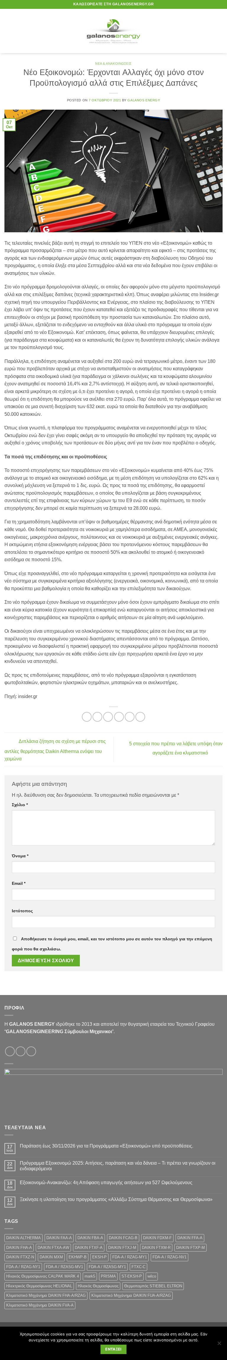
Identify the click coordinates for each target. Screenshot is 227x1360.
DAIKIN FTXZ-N (20, 1257)
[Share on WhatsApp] (87, 717)
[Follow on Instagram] (20, 1051)
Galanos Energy (143, 100)
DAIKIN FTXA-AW (53, 1247)
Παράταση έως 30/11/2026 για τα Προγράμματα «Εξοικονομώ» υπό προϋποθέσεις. (106, 1145)
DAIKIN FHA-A (19, 1247)
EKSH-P (99, 1257)
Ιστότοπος (22, 910)
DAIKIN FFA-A (189, 1238)
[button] (8, 31)
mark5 (90, 1276)
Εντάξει (113, 1349)
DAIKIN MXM (51, 1257)
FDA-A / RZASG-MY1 (107, 1267)
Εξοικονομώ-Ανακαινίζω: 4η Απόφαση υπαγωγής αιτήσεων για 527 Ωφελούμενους (106, 1182)
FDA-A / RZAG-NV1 (170, 1257)
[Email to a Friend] (119, 717)
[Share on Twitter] (108, 717)
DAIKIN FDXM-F (157, 1238)
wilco (151, 1276)
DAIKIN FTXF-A (89, 1247)
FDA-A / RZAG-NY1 (23, 1267)
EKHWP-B (78, 1257)
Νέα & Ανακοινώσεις (113, 63)
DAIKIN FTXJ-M (122, 1247)
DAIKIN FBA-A (90, 1238)
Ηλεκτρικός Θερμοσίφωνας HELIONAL (39, 1286)
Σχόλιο (20, 804)
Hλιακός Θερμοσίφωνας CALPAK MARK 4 (42, 1276)
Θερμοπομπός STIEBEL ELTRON (153, 1286)
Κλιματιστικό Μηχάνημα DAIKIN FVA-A (40, 1305)
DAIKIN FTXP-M (190, 1247)
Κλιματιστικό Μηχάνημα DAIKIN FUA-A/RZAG (131, 1295)
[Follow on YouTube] (31, 1051)
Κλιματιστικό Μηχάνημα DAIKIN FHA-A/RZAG (46, 1295)
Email (18, 883)
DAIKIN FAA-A (59, 1238)
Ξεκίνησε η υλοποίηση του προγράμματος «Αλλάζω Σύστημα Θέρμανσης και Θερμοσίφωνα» (117, 1199)
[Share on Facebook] (97, 717)
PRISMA (108, 1276)
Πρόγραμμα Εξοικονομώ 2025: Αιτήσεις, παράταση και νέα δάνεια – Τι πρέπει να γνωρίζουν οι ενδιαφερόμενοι (117, 1166)
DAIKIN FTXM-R (156, 1247)
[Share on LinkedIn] (140, 717)
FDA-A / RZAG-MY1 (129, 1257)
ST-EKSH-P (131, 1276)
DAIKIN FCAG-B (123, 1238)
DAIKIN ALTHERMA (23, 1238)
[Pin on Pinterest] (129, 717)
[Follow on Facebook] (10, 1051)
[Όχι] (219, 1345)
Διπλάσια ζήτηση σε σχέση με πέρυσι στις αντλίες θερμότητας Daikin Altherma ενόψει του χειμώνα (55, 750)
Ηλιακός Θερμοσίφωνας (98, 1286)
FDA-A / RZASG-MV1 (64, 1267)
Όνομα (20, 855)
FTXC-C (138, 1267)
